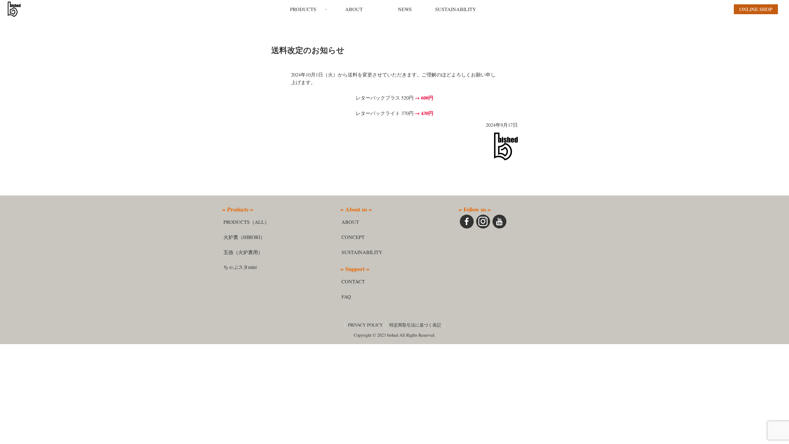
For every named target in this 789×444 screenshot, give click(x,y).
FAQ (346, 296)
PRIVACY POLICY (365, 325)
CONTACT (353, 281)
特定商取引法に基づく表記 (415, 325)
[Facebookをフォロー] (467, 221)
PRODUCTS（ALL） (246, 222)
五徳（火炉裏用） (243, 252)
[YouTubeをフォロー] (499, 221)
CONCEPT (353, 237)
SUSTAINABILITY (361, 252)
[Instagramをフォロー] (483, 221)
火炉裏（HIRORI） (244, 237)
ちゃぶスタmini (240, 267)
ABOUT (350, 222)
